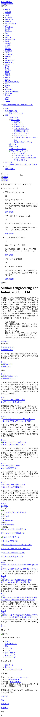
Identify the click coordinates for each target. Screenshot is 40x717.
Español (8, 56)
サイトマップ (10, 657)
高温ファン (18, 122)
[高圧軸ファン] (7, 364)
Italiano (7, 85)
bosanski (8, 49)
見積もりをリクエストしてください (23, 164)
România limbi (10, 39)
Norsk (7, 68)
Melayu (7, 74)
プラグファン (19, 124)
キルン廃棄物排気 (8, 520)
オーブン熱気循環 (8, 525)
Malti (7, 35)
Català (7, 41)
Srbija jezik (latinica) (12, 82)
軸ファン (12, 144)
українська (9, 62)
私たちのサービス (16, 113)
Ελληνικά (8, 93)
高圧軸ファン (6, 366)
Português (8, 17)
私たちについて (11, 111)
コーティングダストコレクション (13, 512)
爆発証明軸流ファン (8, 378)
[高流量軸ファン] (8, 347)
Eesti (6, 83)
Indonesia (8, 51)
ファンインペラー (20, 153)
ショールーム (10, 655)
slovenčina (8, 89)
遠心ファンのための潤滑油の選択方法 (15, 582)
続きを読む (9, 212)
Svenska (8, 12)
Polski (7, 99)
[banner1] (4, 177)
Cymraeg (8, 95)
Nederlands (9, 27)
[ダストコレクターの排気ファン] (13, 442)
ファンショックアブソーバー (25, 158)
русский (8, 43)
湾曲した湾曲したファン (23, 142)
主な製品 (4, 506)
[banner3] (4, 180)
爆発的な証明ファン (21, 131)
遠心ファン (13, 117)
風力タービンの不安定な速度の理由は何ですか (19, 617)
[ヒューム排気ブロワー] (10, 466)
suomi (7, 52)
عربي (7, 97)
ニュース (8, 162)
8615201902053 (6, 2)
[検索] (2, 173)
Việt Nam (8, 31)
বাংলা (6, 25)
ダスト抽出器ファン (21, 129)
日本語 (7, 10)
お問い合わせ (10, 169)
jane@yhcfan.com (7, 4)
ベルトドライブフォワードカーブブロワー (17, 421)
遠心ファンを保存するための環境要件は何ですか (19, 569)
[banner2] (4, 179)
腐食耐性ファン (20, 126)
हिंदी (6, 87)
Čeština (7, 47)
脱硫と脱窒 (5, 516)
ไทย (6, 33)
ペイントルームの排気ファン (12, 487)
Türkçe (7, 64)
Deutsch (8, 37)
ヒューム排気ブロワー (9, 468)
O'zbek (7, 66)
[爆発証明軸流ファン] (9, 376)
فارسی (7, 101)
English (7, 29)
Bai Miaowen (9, 60)
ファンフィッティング (17, 149)
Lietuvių (8, 21)
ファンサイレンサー (21, 160)
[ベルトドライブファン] (10, 537)
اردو (6, 58)
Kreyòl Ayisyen (10, 23)
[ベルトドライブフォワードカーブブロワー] (18, 419)
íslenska (7, 76)
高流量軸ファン (7, 350)
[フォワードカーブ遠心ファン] (13, 400)
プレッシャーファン (21, 133)
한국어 (7, 78)
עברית (7, 72)
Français (8, 14)
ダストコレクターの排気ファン (13, 444)
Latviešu (8, 70)
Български (9, 19)
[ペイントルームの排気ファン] (13, 485)
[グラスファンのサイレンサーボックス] (16, 545)
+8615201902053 (22, 677)
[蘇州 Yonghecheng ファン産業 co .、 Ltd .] (17, 105)
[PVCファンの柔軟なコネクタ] (13, 553)
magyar (7, 80)
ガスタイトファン (20, 135)
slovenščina (9, 54)
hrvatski (7, 45)
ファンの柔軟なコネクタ (23, 155)
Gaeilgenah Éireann (11, 91)
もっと (3, 362)
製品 (7, 115)
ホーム (7, 109)
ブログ (7, 166)
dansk (7, 15)
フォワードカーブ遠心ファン (12, 402)
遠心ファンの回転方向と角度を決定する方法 (18, 600)
